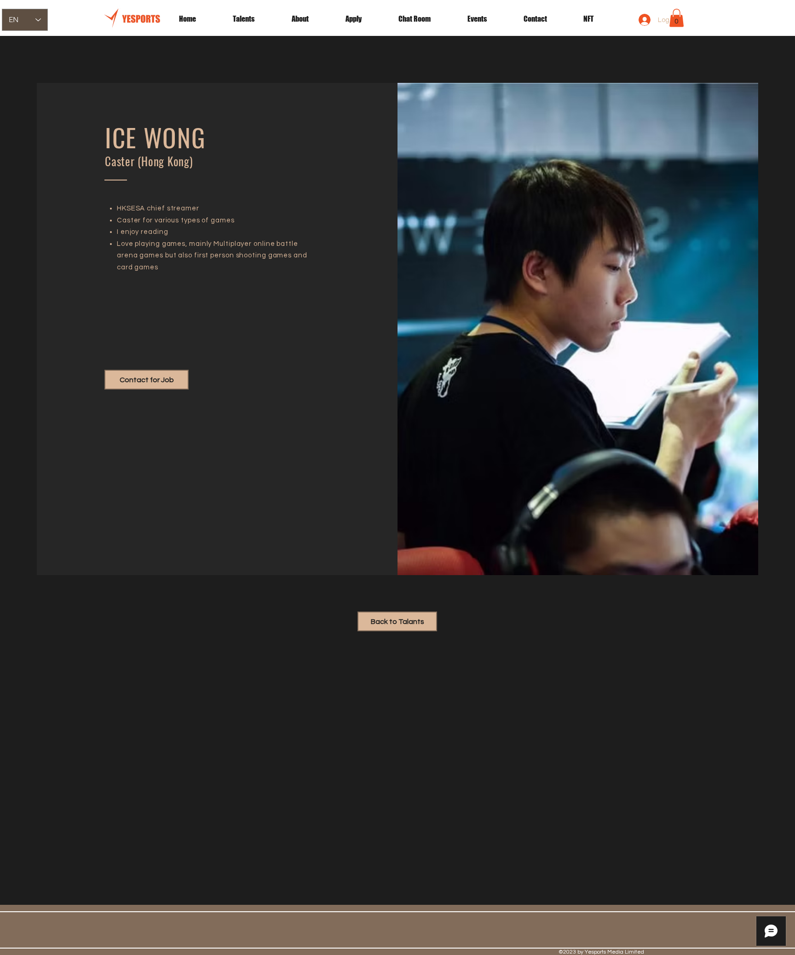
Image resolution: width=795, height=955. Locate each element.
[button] (489, 18)
